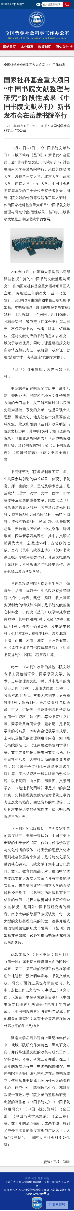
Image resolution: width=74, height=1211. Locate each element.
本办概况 (27, 46)
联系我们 (30, 1178)
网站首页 (9, 46)
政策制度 (44, 46)
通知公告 (62, 46)
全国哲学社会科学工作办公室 (24, 64)
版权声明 (43, 1178)
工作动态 (58, 64)
